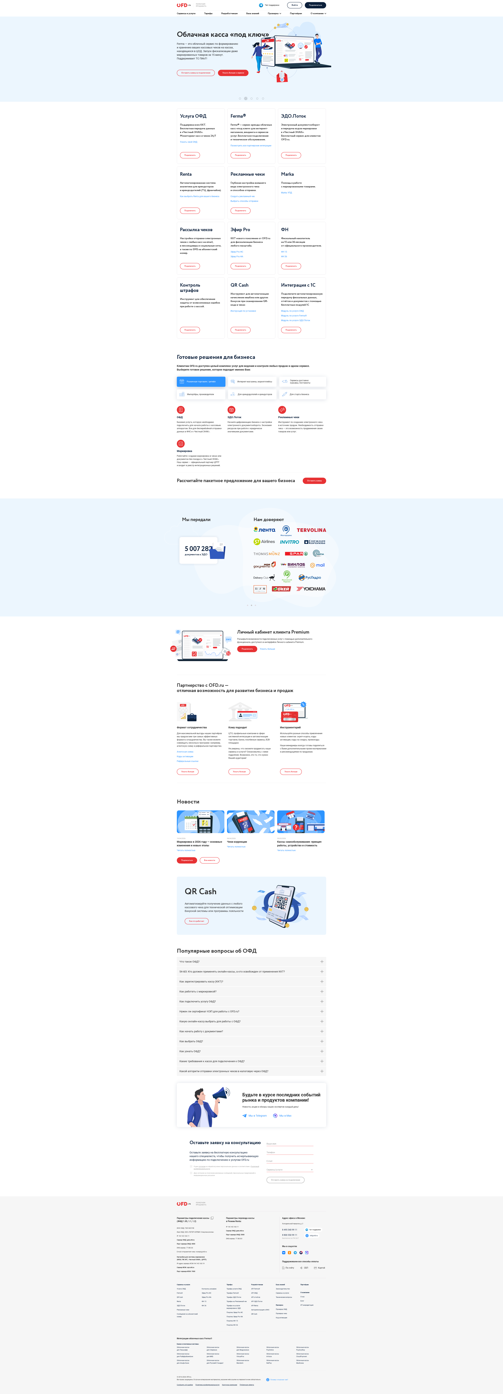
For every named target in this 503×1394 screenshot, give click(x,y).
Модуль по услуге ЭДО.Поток (295, 320)
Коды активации (185, 756)
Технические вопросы (284, 1297)
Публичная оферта (247, 1385)
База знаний (252, 13)
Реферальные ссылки (187, 761)
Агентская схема (185, 751)
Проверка (273, 13)
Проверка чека (281, 1313)
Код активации (281, 1318)
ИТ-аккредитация (306, 1305)
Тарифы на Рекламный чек (237, 1301)
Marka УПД (286, 192)
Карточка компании (229, 1385)
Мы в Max (285, 1115)
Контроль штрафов (209, 1289)
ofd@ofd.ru (314, 1236)
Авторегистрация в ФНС (260, 1310)
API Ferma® (255, 1289)
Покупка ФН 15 (232, 1321)
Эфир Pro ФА (237, 256)
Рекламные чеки (183, 1310)
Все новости (209, 860)
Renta (179, 1301)
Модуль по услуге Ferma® (294, 315)
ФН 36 (284, 256)
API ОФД (254, 1293)
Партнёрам (296, 13)
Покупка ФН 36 (232, 1325)
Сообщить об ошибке (185, 1385)
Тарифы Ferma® (233, 1293)
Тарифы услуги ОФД (234, 1289)
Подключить (190, 155)
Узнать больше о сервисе (233, 79)
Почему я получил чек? (279, 1380)
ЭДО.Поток (181, 1306)
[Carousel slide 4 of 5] (257, 98)
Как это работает (196, 921)
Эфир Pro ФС (237, 252)
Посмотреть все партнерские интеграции (251, 145)
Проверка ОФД (281, 1309)
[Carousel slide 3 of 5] (251, 98)
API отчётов (255, 1297)
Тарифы (208, 13)
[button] (290, 1170)
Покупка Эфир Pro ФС (235, 1312)
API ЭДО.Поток (256, 1301)
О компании (317, 13)
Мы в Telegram (258, 1115)
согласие (202, 1166)
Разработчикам (229, 13)
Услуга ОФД (181, 1289)
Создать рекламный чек (243, 196)
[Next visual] (331, 59)
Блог (302, 1301)
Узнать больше (267, 649)
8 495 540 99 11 (289, 1230)
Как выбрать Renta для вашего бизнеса (199, 196)
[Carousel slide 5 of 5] (263, 98)
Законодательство (283, 1289)
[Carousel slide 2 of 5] (246, 98)
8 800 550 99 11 (289, 1235)
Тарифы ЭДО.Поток (234, 1297)
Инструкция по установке (243, 311)
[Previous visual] (171, 59)
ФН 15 (284, 252)
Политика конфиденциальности (207, 1385)
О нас (302, 1297)
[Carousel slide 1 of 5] (240, 98)
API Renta (254, 1306)
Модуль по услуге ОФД (292, 311)
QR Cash (180, 1297)
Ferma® (180, 1293)
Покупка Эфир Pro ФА (235, 1317)
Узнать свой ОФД (188, 142)
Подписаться (187, 860)
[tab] (248, 605)
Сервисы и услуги (186, 13)
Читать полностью (186, 850)
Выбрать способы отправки (244, 201)
